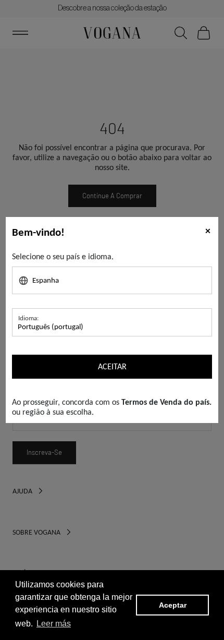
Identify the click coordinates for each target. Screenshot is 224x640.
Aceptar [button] (172, 605)
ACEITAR (112, 366)
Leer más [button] (53, 623)
